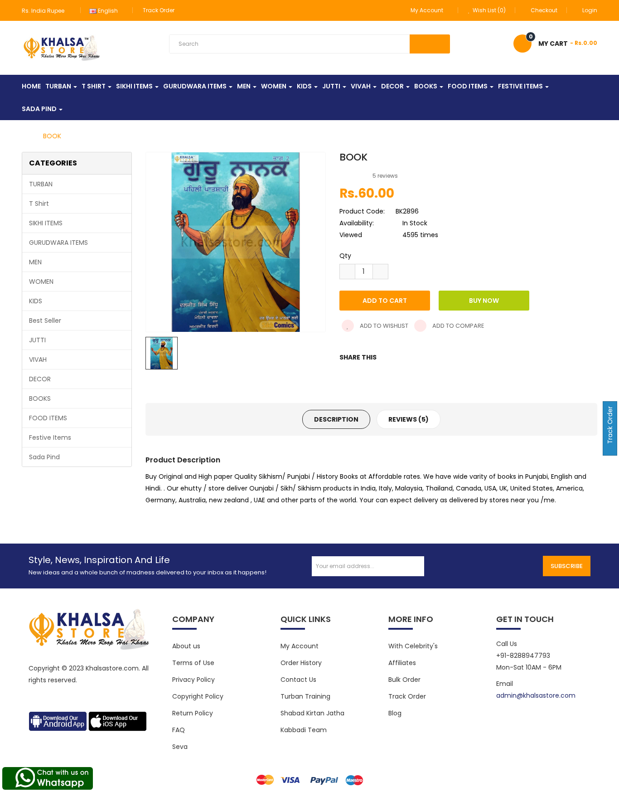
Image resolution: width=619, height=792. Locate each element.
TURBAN (41, 184)
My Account (299, 646)
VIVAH (38, 359)
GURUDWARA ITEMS (58, 242)
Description (336, 419)
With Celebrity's (413, 646)
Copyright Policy (197, 696)
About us (186, 646)
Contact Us (298, 679)
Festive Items (50, 437)
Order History (301, 662)
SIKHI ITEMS (46, 223)
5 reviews (385, 176)
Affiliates (402, 662)
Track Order (158, 10)
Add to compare (457, 325)
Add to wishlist (383, 325)
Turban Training (305, 696)
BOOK (52, 136)
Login (589, 10)
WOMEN (41, 281)
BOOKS (40, 398)
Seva (180, 746)
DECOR (40, 379)
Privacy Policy (193, 679)
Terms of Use (193, 662)
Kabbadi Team (303, 729)
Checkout (544, 10)
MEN (35, 262)
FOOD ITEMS (48, 418)
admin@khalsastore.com (535, 695)
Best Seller (45, 320)
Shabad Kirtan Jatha (312, 713)
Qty (345, 255)
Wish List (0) (488, 10)
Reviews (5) (408, 419)
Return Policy (192, 713)
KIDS (35, 301)
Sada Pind (44, 457)
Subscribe (567, 566)
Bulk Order (404, 679)
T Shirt (39, 203)
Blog (394, 713)
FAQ (178, 729)
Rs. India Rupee (44, 11)
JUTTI (37, 340)
